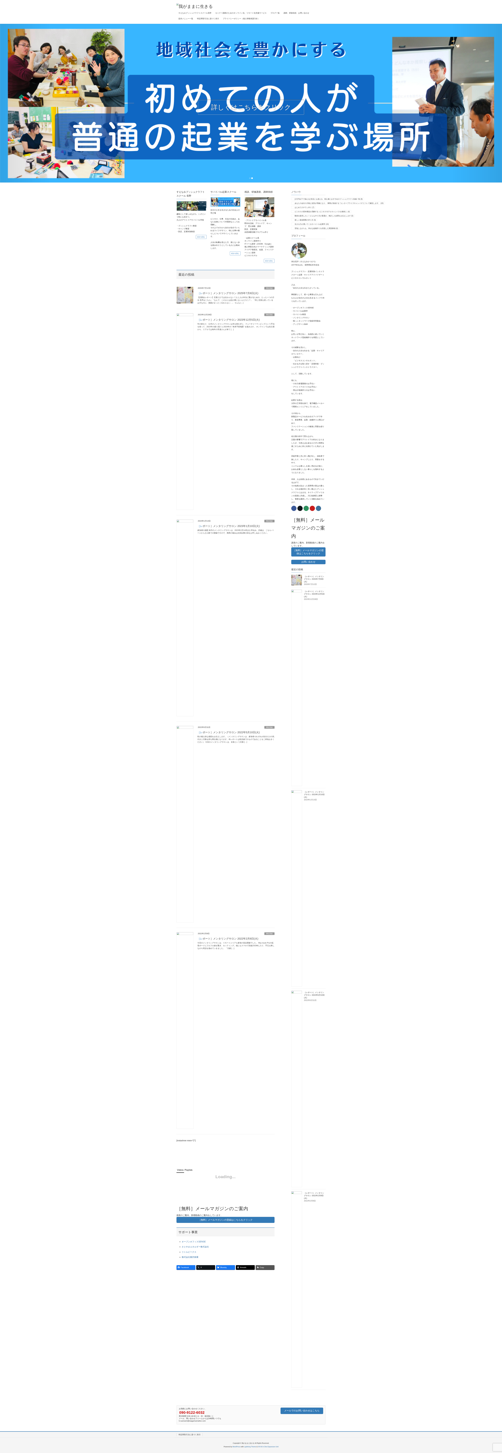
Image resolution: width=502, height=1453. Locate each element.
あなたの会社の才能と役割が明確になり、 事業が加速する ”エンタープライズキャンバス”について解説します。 (339, 203)
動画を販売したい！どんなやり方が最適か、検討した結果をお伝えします (324, 216)
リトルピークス (189, 1252)
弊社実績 (269, 288)
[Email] (306, 508)
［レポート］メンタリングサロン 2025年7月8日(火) (227, 293)
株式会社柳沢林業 (190, 1257)
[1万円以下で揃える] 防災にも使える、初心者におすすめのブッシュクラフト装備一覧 (329, 199)
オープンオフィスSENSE (194, 1242)
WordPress (236, 1447)
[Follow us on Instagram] (318, 508)
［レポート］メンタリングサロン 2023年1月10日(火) (228, 526)
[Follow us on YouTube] (312, 508)
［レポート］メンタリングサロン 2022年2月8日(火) (227, 938)
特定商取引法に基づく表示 (190, 1435)
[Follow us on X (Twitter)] (300, 508)
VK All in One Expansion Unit (268, 1447)
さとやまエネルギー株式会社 (195, 1247)
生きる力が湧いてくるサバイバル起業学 (312, 224)
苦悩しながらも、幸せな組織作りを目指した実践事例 (316, 228)
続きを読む (201, 237)
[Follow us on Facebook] (293, 508)
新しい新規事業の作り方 (305, 220)
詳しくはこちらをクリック (230, 152)
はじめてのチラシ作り (304, 207)
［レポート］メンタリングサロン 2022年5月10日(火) (228, 732)
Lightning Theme (250, 1447)
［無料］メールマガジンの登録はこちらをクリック (225, 1220)
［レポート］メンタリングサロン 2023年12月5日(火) (228, 319)
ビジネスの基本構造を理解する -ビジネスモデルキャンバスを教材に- (322, 212)
